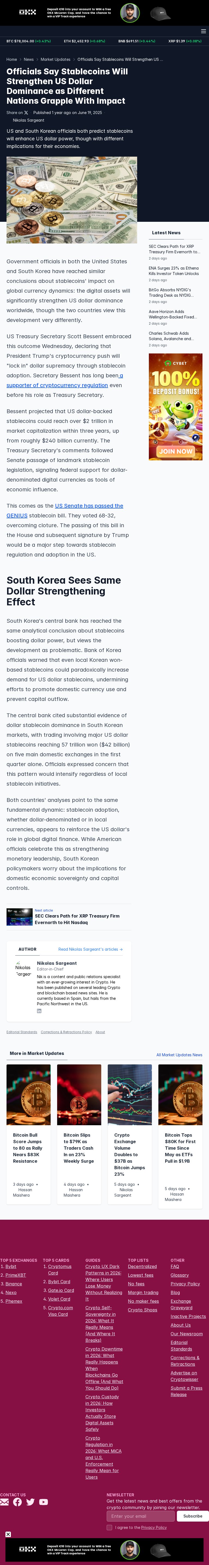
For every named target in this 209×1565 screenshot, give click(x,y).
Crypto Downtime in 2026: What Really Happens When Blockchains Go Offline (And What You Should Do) (104, 1368)
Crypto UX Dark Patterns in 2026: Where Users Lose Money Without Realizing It (103, 1283)
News (29, 59)
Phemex (13, 1301)
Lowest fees (140, 1275)
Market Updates (55, 59)
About (100, 1032)
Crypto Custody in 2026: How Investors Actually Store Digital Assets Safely (102, 1413)
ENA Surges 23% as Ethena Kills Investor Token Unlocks (174, 271)
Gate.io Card (61, 1290)
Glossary (180, 1275)
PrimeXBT (15, 1275)
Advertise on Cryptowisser (184, 1376)
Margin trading (143, 1292)
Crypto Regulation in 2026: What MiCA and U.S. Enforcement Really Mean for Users (103, 1457)
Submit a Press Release (186, 1391)
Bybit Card (59, 1281)
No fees (136, 1283)
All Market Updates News (179, 1054)
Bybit (10, 1266)
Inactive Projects (188, 1316)
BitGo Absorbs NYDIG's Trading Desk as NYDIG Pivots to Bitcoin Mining (170, 292)
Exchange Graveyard (181, 1304)
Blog (175, 1292)
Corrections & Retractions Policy (66, 1032)
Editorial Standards (22, 1032)
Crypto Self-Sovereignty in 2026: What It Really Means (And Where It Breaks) (100, 1324)
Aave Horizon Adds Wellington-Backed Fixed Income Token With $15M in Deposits (173, 314)
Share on (15, 112)
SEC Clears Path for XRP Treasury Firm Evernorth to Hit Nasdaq (173, 249)
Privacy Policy (185, 1283)
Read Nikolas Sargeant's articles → (91, 949)
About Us (181, 1325)
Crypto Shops (142, 1310)
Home (12, 59)
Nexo (11, 1292)
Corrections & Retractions (185, 1361)
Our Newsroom (187, 1333)
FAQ (175, 1266)
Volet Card (59, 1299)
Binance (13, 1283)
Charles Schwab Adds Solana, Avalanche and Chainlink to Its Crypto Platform (170, 336)
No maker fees (143, 1301)
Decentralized (142, 1266)
